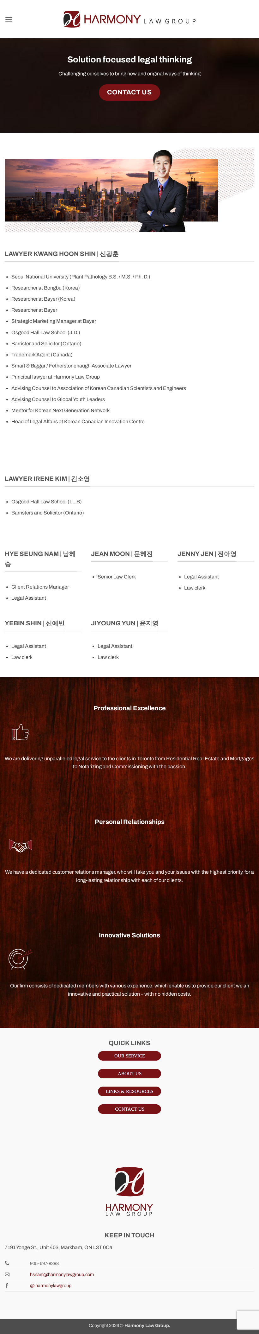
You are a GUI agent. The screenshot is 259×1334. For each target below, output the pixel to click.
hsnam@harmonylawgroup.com (62, 1274)
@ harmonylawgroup (50, 1285)
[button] (8, 19)
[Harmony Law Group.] (129, 19)
